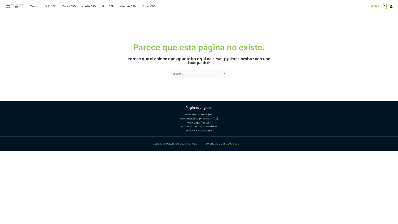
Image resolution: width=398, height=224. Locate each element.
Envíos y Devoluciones (199, 130)
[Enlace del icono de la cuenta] (391, 6)
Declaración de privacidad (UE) (199, 118)
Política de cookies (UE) (199, 114)
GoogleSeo (232, 143)
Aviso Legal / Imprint (199, 122)
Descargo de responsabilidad (199, 126)
